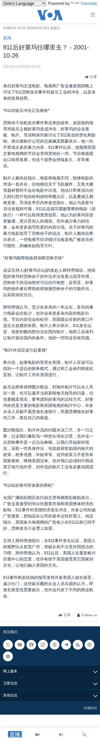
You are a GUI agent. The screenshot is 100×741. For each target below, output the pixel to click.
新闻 (7, 38)
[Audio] (61, 734)
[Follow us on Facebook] (31, 645)
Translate (88, 3)
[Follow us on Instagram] (43, 645)
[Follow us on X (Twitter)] (8, 645)
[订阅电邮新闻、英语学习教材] (8, 656)
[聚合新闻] (78, 645)
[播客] (89, 645)
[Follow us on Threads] (54, 645)
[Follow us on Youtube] (19, 645)
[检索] (84, 734)
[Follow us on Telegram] (66, 645)
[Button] (91, 77)
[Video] (37, 734)
